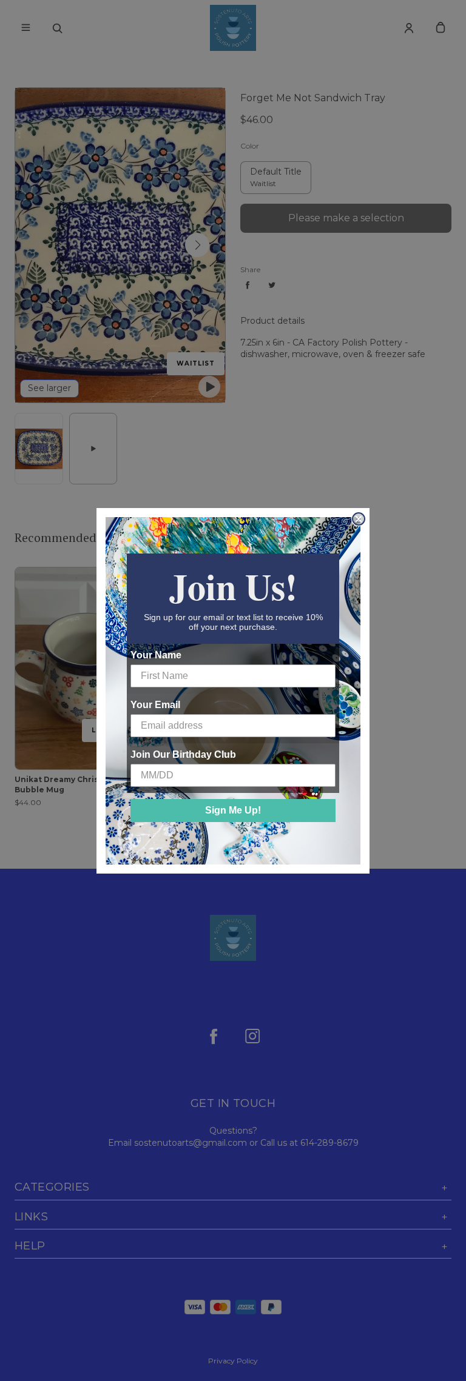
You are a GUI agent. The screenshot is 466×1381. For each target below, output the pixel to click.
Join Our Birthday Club (183, 754)
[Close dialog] (359, 519)
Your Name (155, 655)
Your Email (155, 705)
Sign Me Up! (233, 810)
